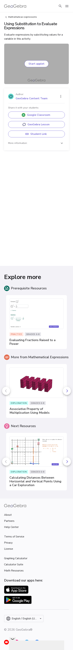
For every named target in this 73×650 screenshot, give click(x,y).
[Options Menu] (61, 96)
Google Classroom (38, 115)
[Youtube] (6, 642)
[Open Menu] (67, 6)
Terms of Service (14, 536)
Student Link (38, 134)
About (8, 515)
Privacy (8, 543)
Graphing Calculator (15, 558)
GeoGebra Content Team (32, 98)
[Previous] (6, 391)
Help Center (11, 527)
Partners (9, 521)
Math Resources (14, 570)
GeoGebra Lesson (39, 124)
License (8, 549)
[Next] (67, 391)
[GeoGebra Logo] (15, 6)
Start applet (36, 64)
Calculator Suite (13, 564)
